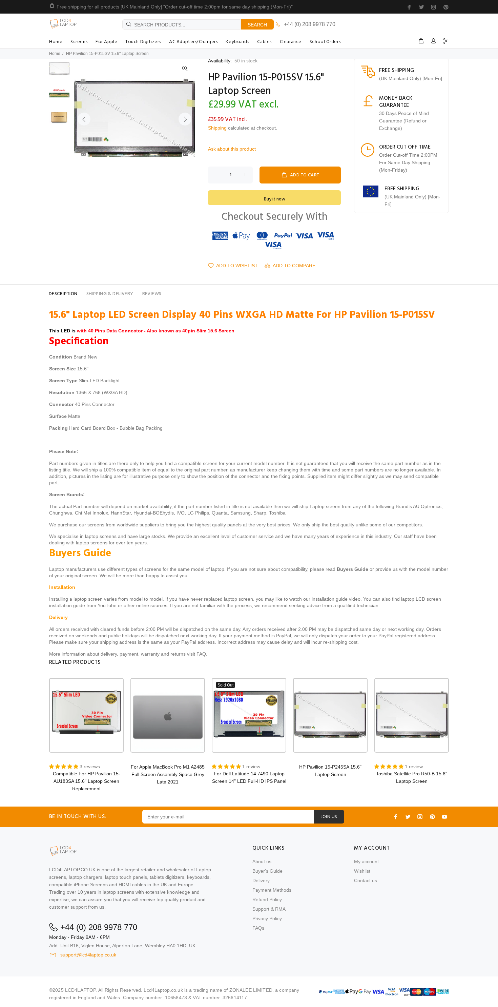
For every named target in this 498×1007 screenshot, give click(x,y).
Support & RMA (269, 909)
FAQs (258, 928)
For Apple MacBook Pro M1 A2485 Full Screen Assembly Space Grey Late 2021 (168, 774)
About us (261, 861)
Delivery (261, 880)
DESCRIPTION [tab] (63, 294)
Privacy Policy (267, 918)
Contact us (365, 880)
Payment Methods (271, 890)
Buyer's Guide (267, 871)
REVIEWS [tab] (152, 294)
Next (185, 119)
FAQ (201, 654)
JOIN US (329, 817)
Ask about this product (232, 149)
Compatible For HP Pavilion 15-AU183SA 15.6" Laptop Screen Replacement (86, 781)
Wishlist (362, 871)
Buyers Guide (352, 569)
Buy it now (274, 199)
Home (54, 53)
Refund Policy (267, 899)
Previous (84, 119)
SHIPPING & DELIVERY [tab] (109, 294)
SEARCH (257, 24)
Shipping (217, 128)
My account (366, 861)
